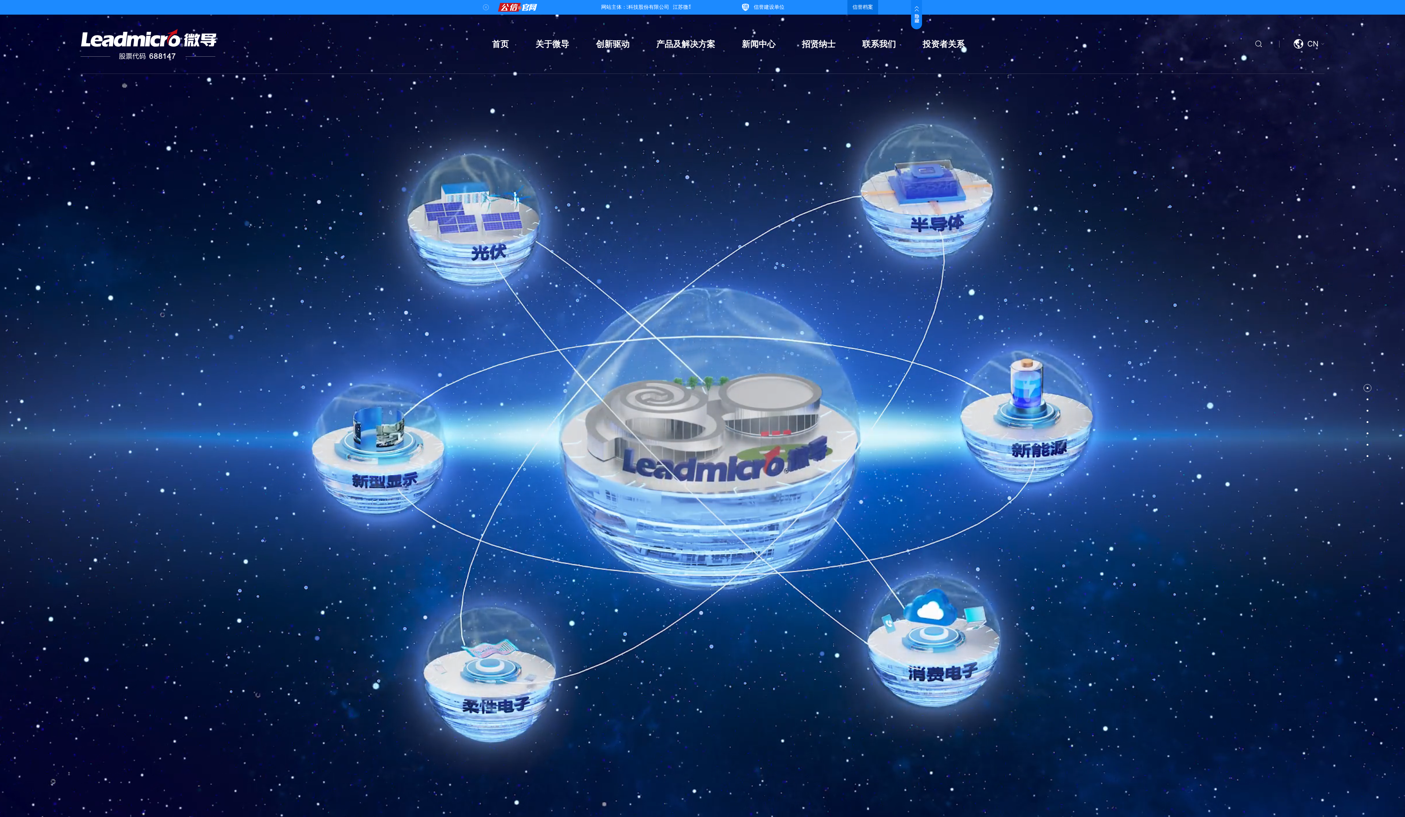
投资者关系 (944, 44)
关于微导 (552, 44)
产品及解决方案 (685, 44)
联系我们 (879, 44)
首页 (500, 44)
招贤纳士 (819, 44)
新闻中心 (759, 44)
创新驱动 (613, 44)
